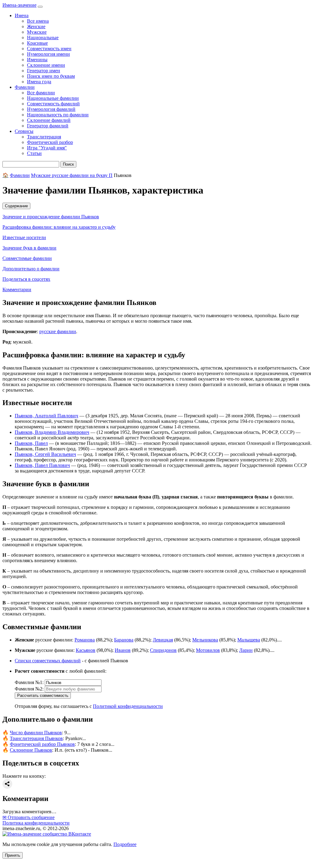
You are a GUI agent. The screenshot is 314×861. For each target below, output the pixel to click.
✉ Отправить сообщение (28, 817)
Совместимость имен (49, 48)
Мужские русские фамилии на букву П (72, 175)
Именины (37, 59)
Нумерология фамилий (51, 109)
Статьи (34, 153)
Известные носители (24, 237)
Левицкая (163, 639)
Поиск (68, 164)
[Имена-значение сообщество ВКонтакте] (46, 834)
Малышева (248, 639)
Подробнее (124, 844)
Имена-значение (19, 5)
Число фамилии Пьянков (36, 732)
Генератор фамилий (47, 125)
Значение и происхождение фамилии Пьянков (50, 216)
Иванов (123, 650)
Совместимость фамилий (53, 103)
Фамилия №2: (29, 688)
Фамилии (20, 175)
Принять (12, 855)
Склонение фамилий (49, 120)
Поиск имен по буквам (51, 76)
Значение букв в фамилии (29, 247)
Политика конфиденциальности (36, 822)
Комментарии (16, 289)
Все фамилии (41, 92)
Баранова (123, 639)
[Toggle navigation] (40, 7)
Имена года (39, 81)
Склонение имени (46, 65)
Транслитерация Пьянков (36, 738)
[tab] (157, 206)
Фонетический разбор (50, 142)
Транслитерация (44, 136)
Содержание (16, 206)
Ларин (246, 650)
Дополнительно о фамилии (30, 268)
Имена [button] (22, 15)
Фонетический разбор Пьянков (42, 744)
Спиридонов (163, 650)
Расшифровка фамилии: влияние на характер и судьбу (59, 227)
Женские (36, 26)
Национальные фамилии (53, 98)
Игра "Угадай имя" (47, 147)
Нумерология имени (48, 54)
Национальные (43, 37)
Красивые (37, 43)
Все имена (38, 21)
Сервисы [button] (24, 131)
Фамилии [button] (25, 87)
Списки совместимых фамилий (48, 660)
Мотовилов (208, 650)
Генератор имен (43, 70)
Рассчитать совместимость (42, 695)
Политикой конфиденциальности (128, 706)
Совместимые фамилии (27, 258)
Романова (85, 639)
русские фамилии (57, 331)
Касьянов (85, 650)
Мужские (37, 32)
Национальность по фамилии (58, 114)
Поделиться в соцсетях (26, 279)
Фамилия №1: (29, 682)
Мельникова (205, 639)
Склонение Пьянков (31, 750)
